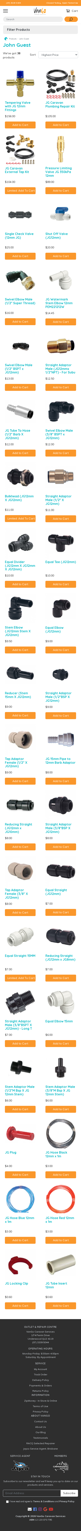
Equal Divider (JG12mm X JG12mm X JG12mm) (20, 565)
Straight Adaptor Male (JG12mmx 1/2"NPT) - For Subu (60, 368)
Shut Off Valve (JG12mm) (56, 236)
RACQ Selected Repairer (40, 1443)
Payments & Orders (40, 1385)
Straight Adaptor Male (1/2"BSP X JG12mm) (58, 697)
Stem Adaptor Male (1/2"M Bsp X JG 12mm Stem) (20, 1090)
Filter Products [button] (18, 30)
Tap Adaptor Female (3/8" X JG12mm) (16, 893)
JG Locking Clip (16, 1283)
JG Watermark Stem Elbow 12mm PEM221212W (59, 303)
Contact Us (40, 1421)
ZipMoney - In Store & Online (40, 1400)
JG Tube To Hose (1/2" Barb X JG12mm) (17, 434)
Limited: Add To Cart (21, 190)
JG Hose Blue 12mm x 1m (19, 1220)
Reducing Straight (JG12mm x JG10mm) (18, 828)
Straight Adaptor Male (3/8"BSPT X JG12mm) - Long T (18, 1025)
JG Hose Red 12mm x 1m (59, 1220)
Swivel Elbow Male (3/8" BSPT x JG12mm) (59, 434)
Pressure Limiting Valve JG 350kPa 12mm (58, 172)
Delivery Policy (40, 1379)
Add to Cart (20, 125)
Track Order (40, 1374)
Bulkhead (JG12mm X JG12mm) (19, 498)
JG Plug (10, 1152)
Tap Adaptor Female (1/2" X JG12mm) (16, 762)
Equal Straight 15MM (20, 956)
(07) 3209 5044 (13, 3)
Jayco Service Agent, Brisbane (40, 1448)
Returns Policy (40, 1390)
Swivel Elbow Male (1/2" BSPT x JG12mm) (18, 368)
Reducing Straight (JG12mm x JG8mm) (60, 957)
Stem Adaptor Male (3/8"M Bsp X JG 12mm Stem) (60, 1090)
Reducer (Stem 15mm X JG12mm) (18, 695)
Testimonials (40, 1437)
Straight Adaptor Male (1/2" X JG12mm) (58, 500)
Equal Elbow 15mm (59, 1021)
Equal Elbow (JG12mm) (54, 629)
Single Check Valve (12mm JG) (19, 236)
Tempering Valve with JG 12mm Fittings (17, 106)
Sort (33, 54)
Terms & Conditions (43, 1501)
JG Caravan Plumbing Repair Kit (60, 104)
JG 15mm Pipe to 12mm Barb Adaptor (60, 761)
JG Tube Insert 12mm (56, 1285)
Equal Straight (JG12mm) (56, 892)
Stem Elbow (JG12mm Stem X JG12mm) (18, 631)
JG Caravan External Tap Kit (17, 170)
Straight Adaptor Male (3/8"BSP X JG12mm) (58, 828)
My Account (40, 1369)
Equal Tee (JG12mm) (60, 562)
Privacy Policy (40, 1411)
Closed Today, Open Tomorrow (62, 3)
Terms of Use (40, 1406)
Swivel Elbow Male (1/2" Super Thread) (20, 301)
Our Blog (41, 1432)
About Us (40, 1426)
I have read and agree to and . (42, 1501)
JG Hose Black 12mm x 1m (56, 1154)
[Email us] (30, 1509)
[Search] (71, 19)
